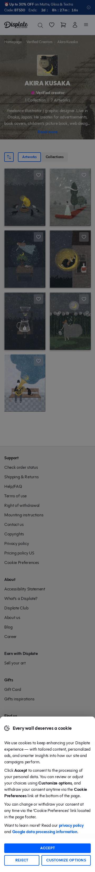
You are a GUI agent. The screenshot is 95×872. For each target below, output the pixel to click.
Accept (47, 848)
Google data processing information (44, 831)
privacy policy (71, 825)
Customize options (66, 860)
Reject (21, 860)
